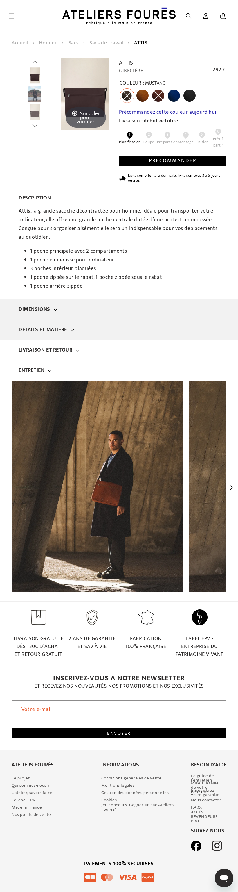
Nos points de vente (31, 814)
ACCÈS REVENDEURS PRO (204, 816)
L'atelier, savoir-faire (32, 793)
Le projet (21, 778)
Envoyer (119, 733)
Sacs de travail (107, 43)
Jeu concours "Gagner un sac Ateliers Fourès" (137, 807)
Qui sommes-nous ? (31, 785)
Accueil (21, 43)
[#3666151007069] (34, 75)
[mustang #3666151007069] (34, 93)
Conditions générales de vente (131, 778)
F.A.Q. (196, 807)
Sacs (74, 43)
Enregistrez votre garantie (205, 792)
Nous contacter (206, 800)
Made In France (27, 807)
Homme (49, 43)
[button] (11, 16)
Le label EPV (23, 800)
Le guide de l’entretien (202, 778)
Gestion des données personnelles (135, 793)
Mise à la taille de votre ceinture (205, 787)
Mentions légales (118, 785)
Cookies (109, 800)
